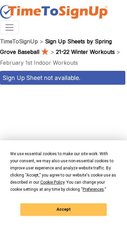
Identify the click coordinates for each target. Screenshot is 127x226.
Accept (64, 209)
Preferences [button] (93, 189)
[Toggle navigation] (9, 27)
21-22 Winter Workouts (85, 51)
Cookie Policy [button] (52, 182)
